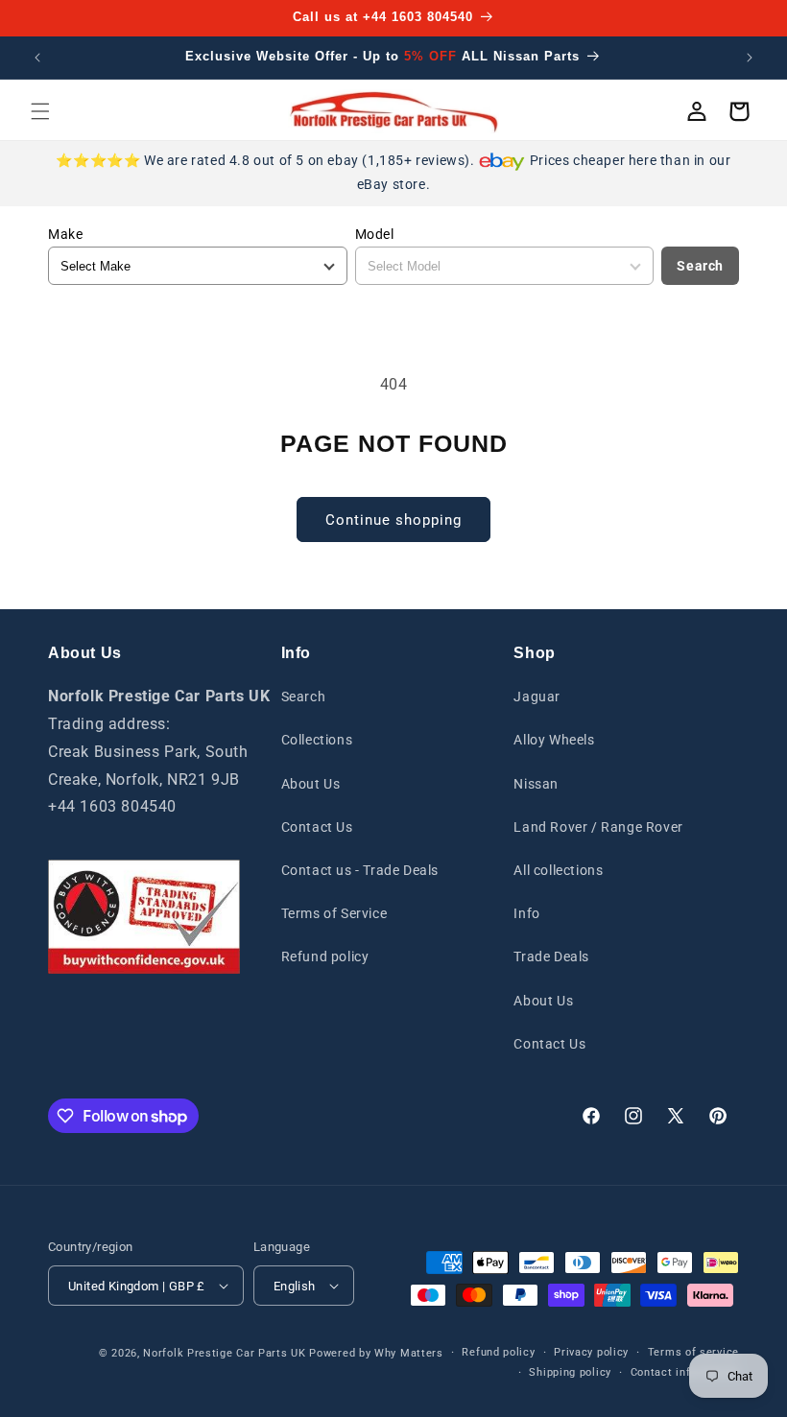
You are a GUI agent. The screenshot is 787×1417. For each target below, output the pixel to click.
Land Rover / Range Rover (597, 827)
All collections (558, 870)
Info (526, 913)
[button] (40, 111)
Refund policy (325, 956)
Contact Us (317, 827)
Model (374, 234)
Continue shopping (393, 520)
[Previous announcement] (37, 57)
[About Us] (144, 917)
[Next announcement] (749, 57)
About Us (311, 783)
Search (700, 265)
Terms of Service (334, 913)
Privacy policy (591, 1352)
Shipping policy (570, 1372)
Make (65, 234)
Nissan (536, 783)
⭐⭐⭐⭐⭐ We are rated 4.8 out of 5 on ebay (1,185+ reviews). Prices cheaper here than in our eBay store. (393, 172)
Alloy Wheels (553, 739)
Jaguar (536, 696)
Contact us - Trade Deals (360, 870)
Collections (317, 739)
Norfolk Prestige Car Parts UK (224, 1353)
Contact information (685, 1372)
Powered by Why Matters (375, 1353)
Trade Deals (551, 956)
